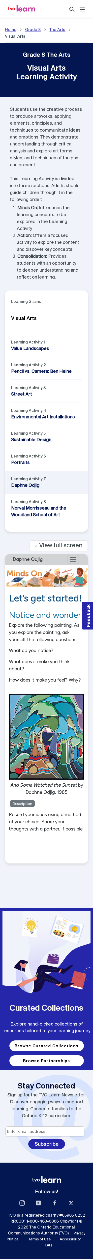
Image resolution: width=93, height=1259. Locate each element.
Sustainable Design (31, 439)
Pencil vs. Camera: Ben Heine (41, 371)
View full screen (59, 545)
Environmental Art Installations (43, 416)
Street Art (21, 394)
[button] (87, 616)
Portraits (20, 462)
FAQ (48, 1245)
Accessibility (70, 1239)
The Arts (57, 29)
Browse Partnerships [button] (46, 1061)
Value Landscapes (30, 348)
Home (10, 29)
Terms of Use (40, 1239)
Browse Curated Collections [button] (46, 1046)
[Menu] (82, 8)
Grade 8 (33, 29)
